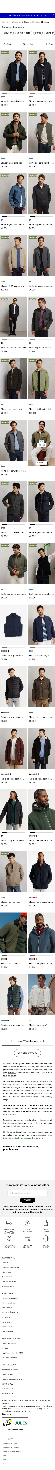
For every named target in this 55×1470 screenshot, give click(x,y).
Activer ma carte (7, 1374)
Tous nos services (8, 1286)
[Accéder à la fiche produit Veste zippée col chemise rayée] (41, 193)
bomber (11, 1072)
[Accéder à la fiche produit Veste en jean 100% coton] (13, 193)
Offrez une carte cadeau (10, 1369)
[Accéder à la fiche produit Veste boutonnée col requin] (13, 317)
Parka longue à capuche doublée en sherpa (20, 779)
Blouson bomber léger (39, 655)
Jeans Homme (6, 1322)
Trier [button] (51, 44)
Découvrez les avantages (10, 1298)
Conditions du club (8, 1307)
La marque (5, 1348)
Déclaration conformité (9, 1357)
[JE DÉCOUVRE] (41, 442)
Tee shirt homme (7, 1327)
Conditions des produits (11, 1447)
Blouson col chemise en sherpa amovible (19, 963)
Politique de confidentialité (12, 1451)
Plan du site (7, 1464)
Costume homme (7, 1331)
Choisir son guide (8, 1389)
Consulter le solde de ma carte (12, 1379)
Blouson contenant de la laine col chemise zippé (22, 409)
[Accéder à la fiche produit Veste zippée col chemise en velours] (13, 563)
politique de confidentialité (27, 1212)
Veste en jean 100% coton (12, 224)
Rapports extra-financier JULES (12, 1353)
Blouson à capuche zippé (40, 101)
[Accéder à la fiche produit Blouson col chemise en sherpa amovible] (13, 933)
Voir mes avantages (8, 1303)
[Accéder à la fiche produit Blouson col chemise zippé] (41, 871)
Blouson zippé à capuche (12, 840)
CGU (4, 1460)
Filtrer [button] (9, 44)
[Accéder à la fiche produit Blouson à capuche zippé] (41, 70)
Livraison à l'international (10, 1267)
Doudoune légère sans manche (15, 655)
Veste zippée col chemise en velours (17, 594)
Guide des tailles (7, 1393)
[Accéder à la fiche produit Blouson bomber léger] (41, 625)
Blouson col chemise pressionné (15, 532)
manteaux (12, 1123)
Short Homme (6, 1317)
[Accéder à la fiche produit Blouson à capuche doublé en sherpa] (41, 809)
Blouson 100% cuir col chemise (14, 286)
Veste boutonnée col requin (13, 347)
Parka (38, 33)
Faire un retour (7, 1272)
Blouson (8, 33)
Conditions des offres (10, 1443)
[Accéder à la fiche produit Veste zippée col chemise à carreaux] (41, 317)
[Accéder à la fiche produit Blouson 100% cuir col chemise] (13, 255)
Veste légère (23, 33)
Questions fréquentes (9, 1281)
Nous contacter (7, 1277)
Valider (27, 1200)
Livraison (5, 1262)
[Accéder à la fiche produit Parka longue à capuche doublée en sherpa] (13, 748)
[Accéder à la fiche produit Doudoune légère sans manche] (13, 625)
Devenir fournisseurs (9, 1343)
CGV (4, 1456)
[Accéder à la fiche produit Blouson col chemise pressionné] (13, 501)
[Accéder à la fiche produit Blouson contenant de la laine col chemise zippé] (13, 378)
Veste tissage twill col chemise (14, 101)
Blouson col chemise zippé (41, 902)
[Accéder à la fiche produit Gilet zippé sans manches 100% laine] (41, 132)
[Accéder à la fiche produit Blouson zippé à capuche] (13, 809)
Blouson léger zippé (38, 1025)
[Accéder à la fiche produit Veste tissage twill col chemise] (13, 70)
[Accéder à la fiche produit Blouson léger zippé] (41, 994)
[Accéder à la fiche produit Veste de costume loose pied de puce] (41, 255)
